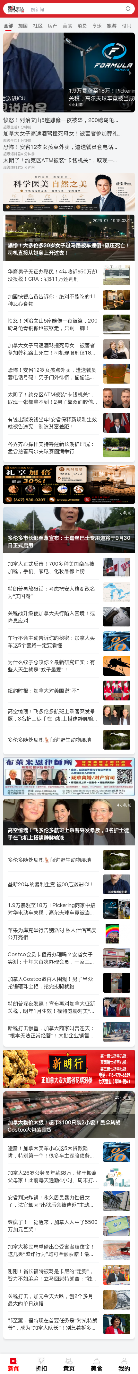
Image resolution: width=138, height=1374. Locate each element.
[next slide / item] (130, 72)
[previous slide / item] (7, 72)
